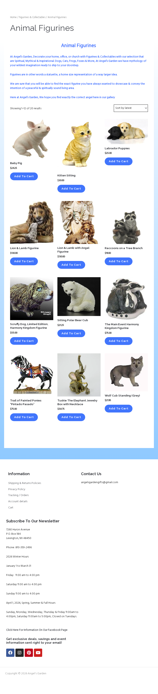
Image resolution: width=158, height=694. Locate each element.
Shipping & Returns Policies (24, 483)
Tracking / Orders (18, 495)
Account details (17, 501)
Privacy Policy (16, 489)
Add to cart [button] (24, 176)
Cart (10, 508)
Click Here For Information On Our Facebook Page (36, 630)
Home (13, 17)
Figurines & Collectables (32, 17)
